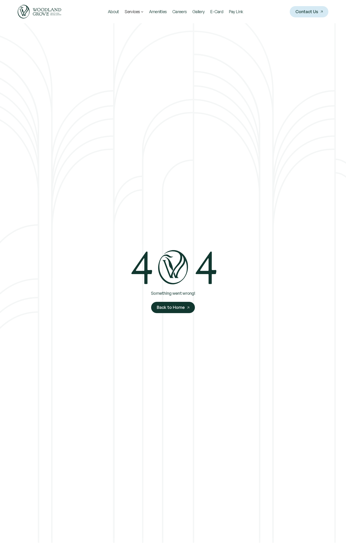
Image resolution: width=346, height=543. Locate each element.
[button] (134, 11)
